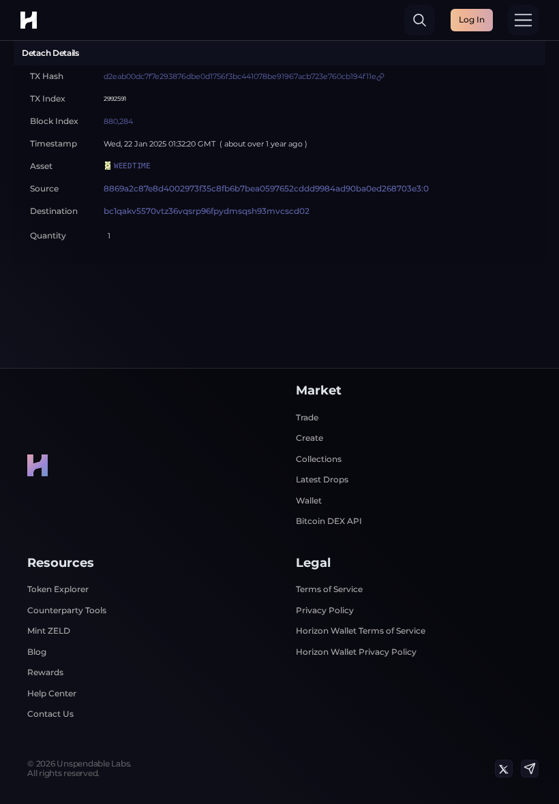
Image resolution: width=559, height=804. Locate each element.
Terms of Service (329, 589)
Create (309, 438)
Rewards (45, 672)
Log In (472, 19)
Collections (319, 459)
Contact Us (50, 714)
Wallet (309, 500)
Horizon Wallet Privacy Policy (356, 652)
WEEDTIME (132, 165)
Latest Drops (322, 479)
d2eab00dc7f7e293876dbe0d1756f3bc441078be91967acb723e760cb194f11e (240, 76)
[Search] (419, 20)
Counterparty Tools (66, 610)
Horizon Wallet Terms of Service (360, 630)
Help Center (51, 693)
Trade (307, 417)
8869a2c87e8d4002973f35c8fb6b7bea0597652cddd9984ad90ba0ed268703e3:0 (266, 189)
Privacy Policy (325, 610)
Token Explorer (58, 589)
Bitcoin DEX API (329, 521)
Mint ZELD (48, 630)
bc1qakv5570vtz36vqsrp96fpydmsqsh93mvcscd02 (206, 211)
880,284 (118, 121)
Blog (36, 652)
